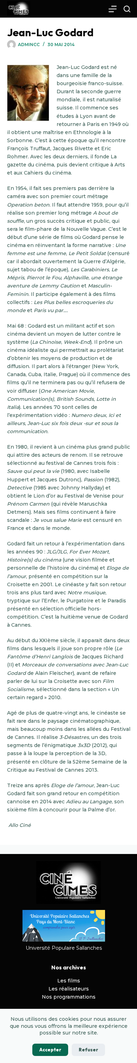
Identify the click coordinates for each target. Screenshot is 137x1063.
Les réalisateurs (68, 989)
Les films (68, 980)
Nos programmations (69, 997)
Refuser (88, 1049)
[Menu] (113, 9)
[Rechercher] (127, 9)
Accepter (50, 1049)
